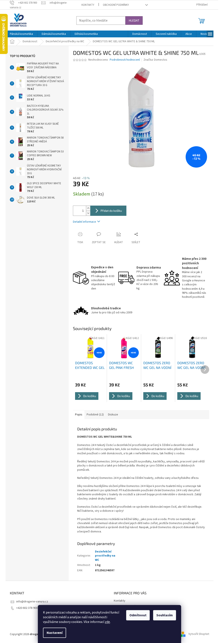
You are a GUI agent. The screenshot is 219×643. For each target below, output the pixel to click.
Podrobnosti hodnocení (125, 60)
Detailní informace (84, 222)
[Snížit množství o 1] (88, 213)
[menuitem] (21, 34)
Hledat (134, 20)
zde (107, 622)
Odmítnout (137, 615)
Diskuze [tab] (113, 414)
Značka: (155, 60)
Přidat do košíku (111, 210)
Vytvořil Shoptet (198, 634)
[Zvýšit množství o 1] (88, 208)
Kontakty (87, 5)
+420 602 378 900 (27, 608)
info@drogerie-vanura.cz (32, 601)
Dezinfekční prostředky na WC (105, 555)
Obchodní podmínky (116, 5)
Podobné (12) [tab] (95, 414)
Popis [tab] (78, 414)
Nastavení (54, 632)
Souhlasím (164, 615)
